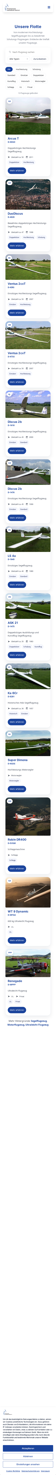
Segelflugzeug (39, 1021)
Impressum (45, 1471)
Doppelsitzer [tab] (38, 75)
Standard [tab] (11, 75)
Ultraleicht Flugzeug (37, 1024)
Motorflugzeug (15, 1024)
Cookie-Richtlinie (13, 1471)
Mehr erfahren (17, 170)
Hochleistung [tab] (21, 69)
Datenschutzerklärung (30, 1471)
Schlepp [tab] (10, 87)
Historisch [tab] (25, 81)
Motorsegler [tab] (40, 81)
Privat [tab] (29, 87)
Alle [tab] (8, 69)
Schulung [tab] (36, 69)
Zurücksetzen (39, 59)
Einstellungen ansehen (28, 1464)
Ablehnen (28, 1456)
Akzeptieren (28, 1448)
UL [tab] (21, 87)
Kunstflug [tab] (11, 81)
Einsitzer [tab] (24, 75)
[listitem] (28, 136)
